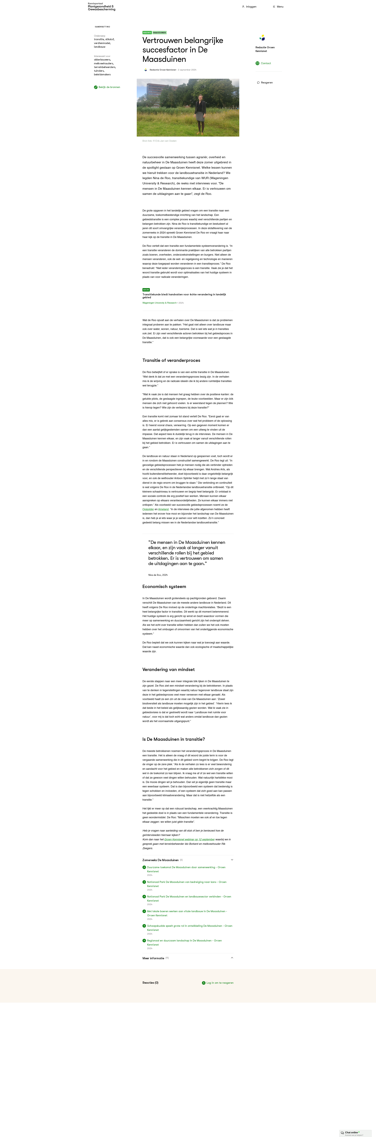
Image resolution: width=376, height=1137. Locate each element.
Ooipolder (148, 509)
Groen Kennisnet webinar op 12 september (189, 839)
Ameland (163, 509)
